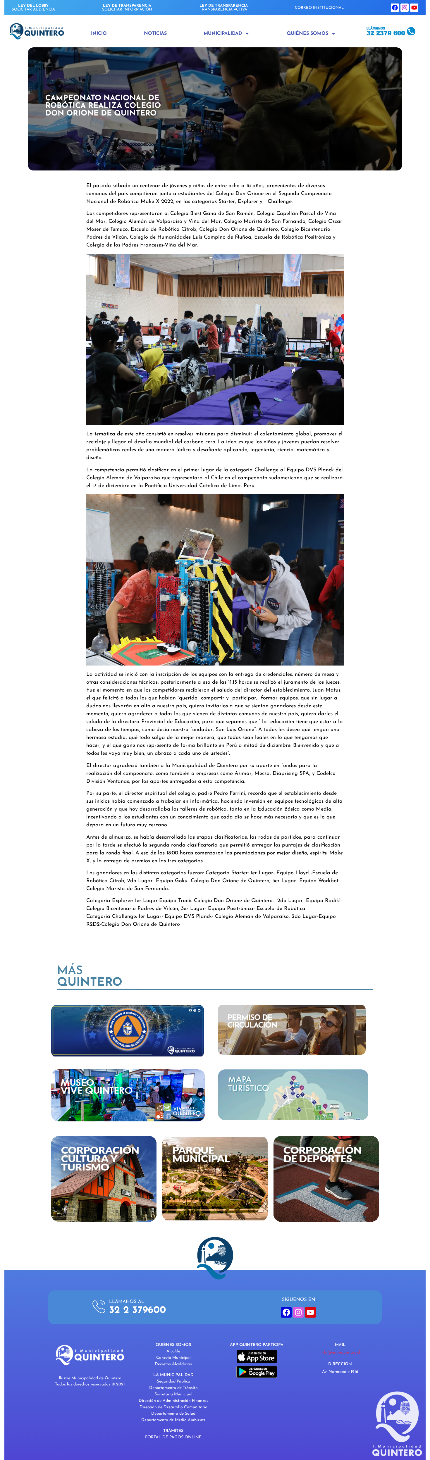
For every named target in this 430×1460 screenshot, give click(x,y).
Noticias (155, 33)
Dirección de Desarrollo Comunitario (173, 1407)
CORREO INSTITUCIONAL (319, 8)
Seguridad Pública (173, 1381)
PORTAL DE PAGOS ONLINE (173, 1437)
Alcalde (173, 1351)
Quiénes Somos (307, 33)
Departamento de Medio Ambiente (173, 1420)
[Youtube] (414, 8)
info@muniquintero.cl (340, 1352)
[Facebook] (395, 8)
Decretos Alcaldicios (173, 1364)
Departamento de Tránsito (173, 1388)
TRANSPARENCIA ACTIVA (223, 7)
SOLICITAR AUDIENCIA (33, 7)
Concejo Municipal (173, 1358)
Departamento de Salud (173, 1413)
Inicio (99, 33)
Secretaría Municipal (173, 1394)
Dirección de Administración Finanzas (173, 1401)
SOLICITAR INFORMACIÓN (127, 7)
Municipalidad (223, 33)
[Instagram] (404, 8)
